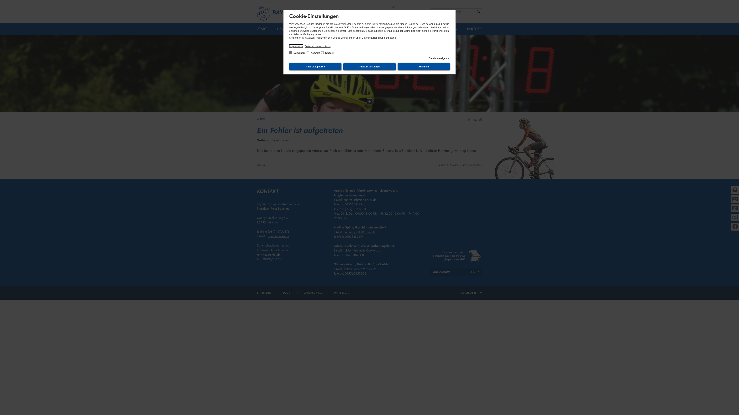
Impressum (296, 46)
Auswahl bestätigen (369, 66)
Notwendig (299, 53)
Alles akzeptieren (315, 66)
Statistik (329, 53)
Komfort (315, 53)
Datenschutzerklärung (318, 46)
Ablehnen (423, 66)
